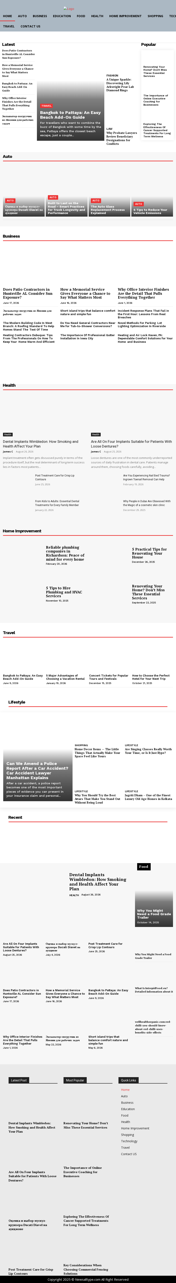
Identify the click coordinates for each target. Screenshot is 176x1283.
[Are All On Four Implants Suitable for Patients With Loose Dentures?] (132, 415)
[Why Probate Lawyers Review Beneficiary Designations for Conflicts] (122, 110)
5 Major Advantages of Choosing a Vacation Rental (65, 677)
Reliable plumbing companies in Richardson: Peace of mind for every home (65, 553)
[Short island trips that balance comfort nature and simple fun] (108, 1018)
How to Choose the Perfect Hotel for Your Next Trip (151, 677)
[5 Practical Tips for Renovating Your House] (109, 555)
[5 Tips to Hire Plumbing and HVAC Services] (23, 594)
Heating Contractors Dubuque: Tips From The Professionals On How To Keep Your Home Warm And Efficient (29, 338)
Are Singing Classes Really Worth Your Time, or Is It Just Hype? (148, 751)
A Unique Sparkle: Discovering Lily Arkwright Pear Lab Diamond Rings (120, 85)
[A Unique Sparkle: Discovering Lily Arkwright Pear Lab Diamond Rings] (122, 57)
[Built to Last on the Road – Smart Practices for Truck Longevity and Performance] (66, 192)
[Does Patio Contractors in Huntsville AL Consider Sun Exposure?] (30, 265)
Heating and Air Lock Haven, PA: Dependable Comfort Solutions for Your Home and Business (145, 338)
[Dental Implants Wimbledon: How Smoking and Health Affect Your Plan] (44, 415)
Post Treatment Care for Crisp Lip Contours (105, 945)
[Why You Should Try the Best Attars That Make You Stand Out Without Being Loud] (99, 774)
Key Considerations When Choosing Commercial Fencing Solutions (86, 1269)
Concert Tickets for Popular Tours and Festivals (108, 677)
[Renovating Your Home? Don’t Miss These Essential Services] (157, 58)
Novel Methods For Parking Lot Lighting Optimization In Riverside (142, 324)
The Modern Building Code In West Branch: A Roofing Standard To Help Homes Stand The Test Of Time (28, 326)
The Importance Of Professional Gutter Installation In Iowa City (87, 337)
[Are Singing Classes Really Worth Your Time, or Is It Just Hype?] (149, 728)
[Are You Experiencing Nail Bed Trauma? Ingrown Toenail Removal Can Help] (105, 484)
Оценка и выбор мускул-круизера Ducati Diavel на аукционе (63, 947)
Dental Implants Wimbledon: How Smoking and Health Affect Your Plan (97, 882)
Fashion (112, 75)
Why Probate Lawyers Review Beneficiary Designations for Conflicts (121, 138)
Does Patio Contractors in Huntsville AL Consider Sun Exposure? (18, 54)
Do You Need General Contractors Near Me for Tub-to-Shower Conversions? (87, 324)
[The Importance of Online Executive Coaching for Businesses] (157, 87)
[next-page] (11, 131)
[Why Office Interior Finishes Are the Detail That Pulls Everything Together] (145, 265)
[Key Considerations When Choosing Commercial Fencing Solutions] (88, 1246)
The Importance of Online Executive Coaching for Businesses (155, 100)
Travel (46, 105)
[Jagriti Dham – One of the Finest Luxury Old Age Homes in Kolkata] (149, 774)
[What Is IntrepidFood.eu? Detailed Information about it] (154, 975)
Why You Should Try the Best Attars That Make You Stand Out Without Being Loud (97, 798)
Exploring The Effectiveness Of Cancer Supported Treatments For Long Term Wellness (157, 130)
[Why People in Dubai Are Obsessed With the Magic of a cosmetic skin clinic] (105, 509)
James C (8, 451)
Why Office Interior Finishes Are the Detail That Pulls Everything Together (143, 293)
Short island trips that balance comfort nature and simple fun (87, 312)
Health (7, 434)
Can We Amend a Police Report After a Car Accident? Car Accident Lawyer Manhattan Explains (37, 770)
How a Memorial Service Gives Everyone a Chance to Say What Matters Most (17, 70)
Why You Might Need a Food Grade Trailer (154, 914)
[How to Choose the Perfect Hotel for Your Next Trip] (152, 657)
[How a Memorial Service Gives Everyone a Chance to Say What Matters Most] (87, 265)
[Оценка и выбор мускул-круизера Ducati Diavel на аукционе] (24, 192)
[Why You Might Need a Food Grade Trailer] (154, 897)
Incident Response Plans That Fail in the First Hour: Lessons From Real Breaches (143, 314)
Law (109, 128)
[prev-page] (5, 131)
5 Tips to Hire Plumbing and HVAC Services (64, 591)
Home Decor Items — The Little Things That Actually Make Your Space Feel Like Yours (97, 752)
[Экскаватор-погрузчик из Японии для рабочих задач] (66, 1018)
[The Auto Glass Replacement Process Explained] (109, 192)
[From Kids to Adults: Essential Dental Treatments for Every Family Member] (17, 509)
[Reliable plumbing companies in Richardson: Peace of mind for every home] (23, 555)
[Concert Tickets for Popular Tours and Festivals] (109, 657)
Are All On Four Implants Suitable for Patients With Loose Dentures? (21, 947)
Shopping (81, 745)
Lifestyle (131, 745)
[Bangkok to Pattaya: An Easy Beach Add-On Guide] (70, 91)
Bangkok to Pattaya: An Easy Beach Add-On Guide (17, 87)
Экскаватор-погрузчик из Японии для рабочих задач (17, 120)
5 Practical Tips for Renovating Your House (149, 553)
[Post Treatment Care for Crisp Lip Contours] (17, 484)
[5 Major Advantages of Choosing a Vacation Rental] (66, 657)
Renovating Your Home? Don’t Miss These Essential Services (155, 71)
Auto (10, 200)
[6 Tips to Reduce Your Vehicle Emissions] (152, 192)
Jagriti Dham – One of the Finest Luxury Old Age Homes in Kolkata (148, 797)
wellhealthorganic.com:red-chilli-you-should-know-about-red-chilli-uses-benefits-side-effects (153, 1027)
